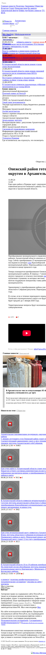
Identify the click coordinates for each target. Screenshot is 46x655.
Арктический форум (9, 10)
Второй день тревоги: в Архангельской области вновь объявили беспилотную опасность (22, 59)
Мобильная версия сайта (12, 577)
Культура (4, 8)
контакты (5, 584)
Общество (39, 6)
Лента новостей (24, 353)
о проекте (5, 579)
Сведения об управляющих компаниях (18, 129)
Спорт (11, 8)
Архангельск (20, 21)
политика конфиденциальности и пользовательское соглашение (20, 580)
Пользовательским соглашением (14, 620)
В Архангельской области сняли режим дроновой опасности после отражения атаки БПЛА (23, 72)
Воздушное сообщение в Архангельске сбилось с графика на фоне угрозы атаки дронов (23, 79)
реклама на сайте (34, 582)
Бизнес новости (34, 10)
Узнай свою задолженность (13, 102)
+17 (16, 23)
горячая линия (39, 42)
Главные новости (8, 6)
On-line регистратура (11, 111)
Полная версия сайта (10, 15)
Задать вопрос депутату (12, 120)
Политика (20, 6)
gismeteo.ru (42, 641)
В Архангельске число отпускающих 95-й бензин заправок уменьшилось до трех (23, 45)
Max (39, 607)
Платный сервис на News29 (14, 93)
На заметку (32, 8)
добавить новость (23, 42)
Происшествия (21, 8)
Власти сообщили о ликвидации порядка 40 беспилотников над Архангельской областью (21, 52)
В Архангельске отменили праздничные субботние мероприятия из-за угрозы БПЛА (23, 85)
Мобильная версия (23, 34)
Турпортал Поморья (10, 138)
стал (29, 263)
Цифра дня (23, 10)
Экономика (29, 6)
